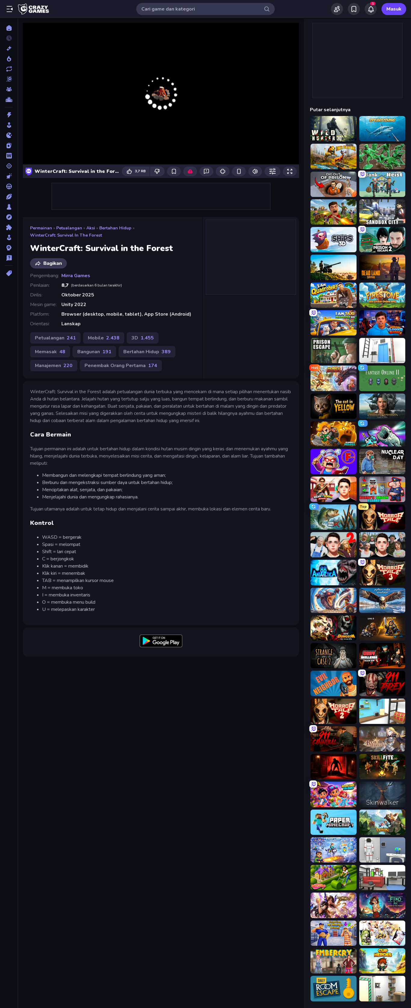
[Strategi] (9, 248)
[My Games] (354, 9)
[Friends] (337, 9)
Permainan (41, 228)
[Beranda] (9, 28)
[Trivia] (9, 258)
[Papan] (9, 207)
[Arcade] (9, 125)
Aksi (90, 228)
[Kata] (9, 156)
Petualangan (69, 228)
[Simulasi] (9, 237)
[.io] (9, 135)
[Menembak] (9, 166)
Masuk (393, 9)
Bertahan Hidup (115, 228)
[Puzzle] (9, 227)
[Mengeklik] (9, 176)
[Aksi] (9, 115)
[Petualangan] (9, 217)
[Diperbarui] (9, 69)
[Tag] (9, 273)
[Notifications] (371, 9)
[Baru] (9, 48)
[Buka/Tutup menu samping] (9, 9)
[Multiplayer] (9, 89)
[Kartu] (9, 145)
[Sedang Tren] (9, 59)
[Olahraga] (9, 196)
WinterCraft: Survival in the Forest (66, 235)
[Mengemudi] (9, 186)
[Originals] (9, 79)
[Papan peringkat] (9, 99)
